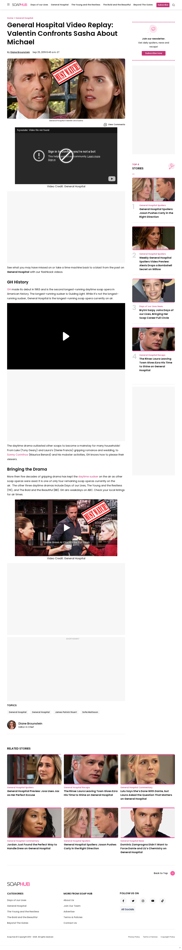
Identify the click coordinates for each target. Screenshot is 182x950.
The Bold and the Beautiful (117, 4)
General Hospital (60, 4)
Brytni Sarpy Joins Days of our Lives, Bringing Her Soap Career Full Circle (156, 314)
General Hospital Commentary (136, 787)
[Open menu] (8, 4)
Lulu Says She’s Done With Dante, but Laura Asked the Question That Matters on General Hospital (146, 795)
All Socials (127, 909)
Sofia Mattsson (90, 712)
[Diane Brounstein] (12, 724)
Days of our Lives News (151, 306)
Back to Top (161, 873)
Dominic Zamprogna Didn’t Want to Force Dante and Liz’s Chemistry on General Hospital (144, 848)
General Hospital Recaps (152, 355)
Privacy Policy (134, 937)
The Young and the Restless (85, 4)
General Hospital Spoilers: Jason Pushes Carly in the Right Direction (156, 213)
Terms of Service (150, 937)
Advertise (69, 911)
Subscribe (163, 4)
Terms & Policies (73, 917)
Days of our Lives (39, 4)
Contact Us (70, 923)
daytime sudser (88, 476)
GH (9, 289)
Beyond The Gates (143, 4)
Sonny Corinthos (17, 454)
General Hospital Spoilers (152, 205)
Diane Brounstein (20, 52)
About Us (69, 900)
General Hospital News (132, 840)
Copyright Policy (168, 937)
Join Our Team (72, 906)
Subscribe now (153, 53)
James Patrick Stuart (66, 712)
